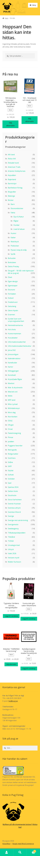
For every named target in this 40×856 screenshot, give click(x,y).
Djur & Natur (18, 217)
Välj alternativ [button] (10, 124)
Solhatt (11, 475)
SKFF (10, 466)
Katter (13, 237)
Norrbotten (12, 416)
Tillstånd (11, 537)
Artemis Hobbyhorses (16, 171)
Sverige (11, 516)
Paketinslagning (14, 433)
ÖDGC (10, 421)
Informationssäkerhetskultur (19, 346)
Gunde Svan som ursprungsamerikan (16, 320)
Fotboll (10, 298)
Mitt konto (6, 852)
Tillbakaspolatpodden (16, 533)
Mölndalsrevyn (14, 408)
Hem (6, 18)
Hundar (16, 225)
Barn (13, 204)
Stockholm (12, 495)
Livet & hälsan (19, 229)
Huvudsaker (13, 338)
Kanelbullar (12, 362)
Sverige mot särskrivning (18, 520)
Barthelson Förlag (15, 188)
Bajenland (12, 179)
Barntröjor (12, 183)
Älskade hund (13, 163)
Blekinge (11, 196)
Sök (20, 852)
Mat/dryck (15, 241)
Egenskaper (12, 285)
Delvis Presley (13, 266)
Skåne (10, 462)
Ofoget (11, 425)
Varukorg (31, 850)
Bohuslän (12, 258)
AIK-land (11, 154)
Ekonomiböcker (17, 208)
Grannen (11, 314)
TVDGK (11, 541)
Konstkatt (12, 375)
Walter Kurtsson (14, 562)
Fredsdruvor (13, 302)
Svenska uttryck (14, 508)
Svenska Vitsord (14, 512)
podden (11, 441)
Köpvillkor (6, 843)
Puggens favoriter (15, 445)
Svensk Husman (14, 503)
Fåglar (15, 221)
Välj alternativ (11, 664)
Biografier (12, 192)
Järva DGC (12, 350)
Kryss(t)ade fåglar (15, 379)
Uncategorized (14, 545)
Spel (9, 483)
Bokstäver (12, 262)
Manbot (11, 383)
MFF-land (11, 400)
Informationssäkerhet (17, 342)
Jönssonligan (13, 354)
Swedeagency (13, 528)
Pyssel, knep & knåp (19, 250)
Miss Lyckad (12, 404)
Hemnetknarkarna (15, 325)
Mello (10, 396)
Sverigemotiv (13, 524)
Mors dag (12, 412)
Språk (13, 254)
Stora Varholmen (15, 499)
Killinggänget (13, 371)
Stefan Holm (13, 491)
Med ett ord (12, 392)
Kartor (10, 367)
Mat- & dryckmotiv (15, 387)
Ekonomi (11, 289)
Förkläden (12, 294)
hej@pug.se (13, 701)
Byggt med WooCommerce (23, 843)
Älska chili (12, 158)
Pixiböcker (15, 246)
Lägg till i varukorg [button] (11, 616)
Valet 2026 (12, 553)
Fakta (13, 212)
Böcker (11, 200)
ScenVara (11, 458)
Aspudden (12, 175)
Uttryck (11, 549)
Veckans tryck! (13, 557)
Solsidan (11, 479)
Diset (10, 277)
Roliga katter (13, 454)
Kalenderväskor (14, 358)
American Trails (14, 167)
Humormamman (14, 333)
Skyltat (10, 470)
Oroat (10, 429)
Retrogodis (12, 450)
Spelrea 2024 (13, 487)
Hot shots (12, 329)
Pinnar (10, 437)
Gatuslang (12, 306)
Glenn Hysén (13, 310)
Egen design (13, 281)
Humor (13, 233)
